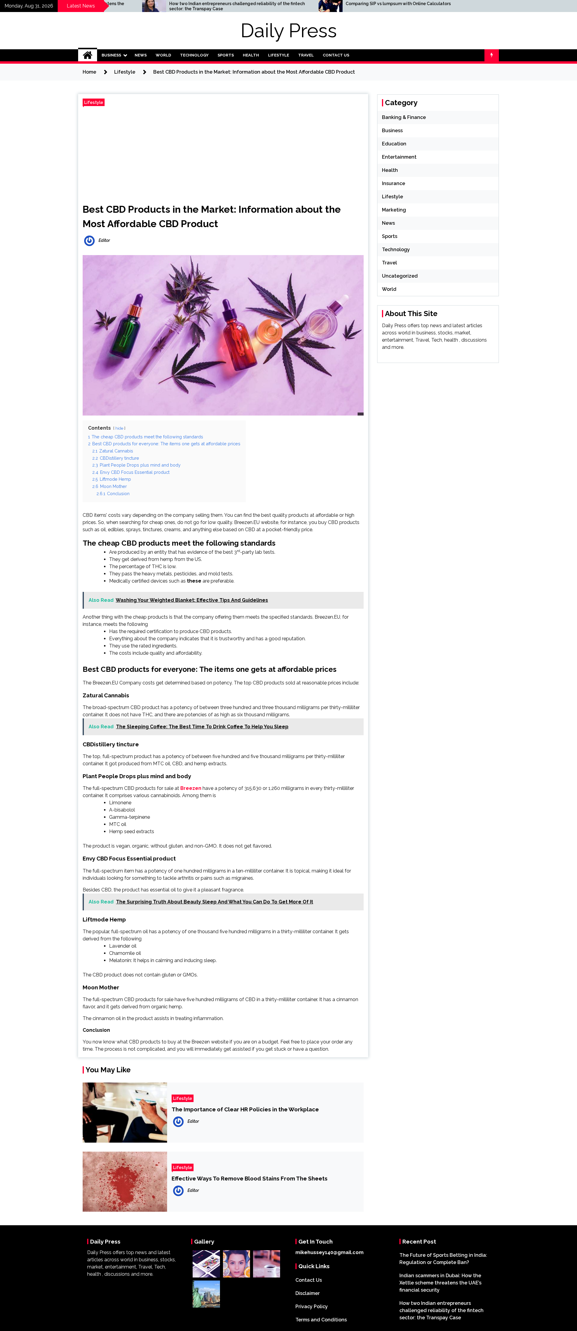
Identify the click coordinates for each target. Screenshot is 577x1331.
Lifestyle (278, 55)
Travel (306, 55)
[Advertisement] (223, 153)
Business (111, 55)
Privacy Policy (311, 1306)
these (194, 581)
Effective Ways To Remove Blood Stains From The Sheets (250, 1178)
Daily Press (288, 30)
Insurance (393, 183)
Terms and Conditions (321, 1320)
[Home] (87, 55)
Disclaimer (307, 1293)
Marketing (394, 210)
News (141, 55)
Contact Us (336, 55)
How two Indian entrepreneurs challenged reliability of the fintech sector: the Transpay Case (150, 6)
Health (251, 55)
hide (119, 428)
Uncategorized (400, 276)
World (163, 55)
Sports (226, 55)
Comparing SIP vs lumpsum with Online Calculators (311, 3)
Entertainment (399, 157)
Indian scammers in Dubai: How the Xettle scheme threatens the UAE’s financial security (440, 1283)
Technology (194, 55)
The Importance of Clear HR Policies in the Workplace (245, 1109)
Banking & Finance (404, 117)
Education (394, 144)
